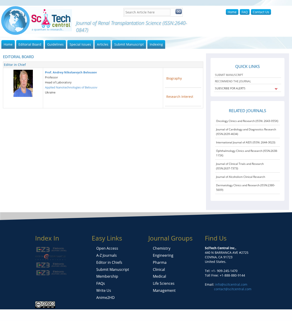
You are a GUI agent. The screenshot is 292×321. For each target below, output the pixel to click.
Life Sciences (164, 283)
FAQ (245, 12)
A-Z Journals (106, 255)
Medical (159, 276)
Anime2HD (105, 297)
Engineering (163, 255)
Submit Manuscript (129, 44)
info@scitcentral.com (230, 284)
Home (232, 12)
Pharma (160, 262)
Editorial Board (29, 44)
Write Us (103, 290)
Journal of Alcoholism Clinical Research (240, 177)
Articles (102, 44)
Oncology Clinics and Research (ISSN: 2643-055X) (247, 121)
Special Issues (80, 44)
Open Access (107, 248)
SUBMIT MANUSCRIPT (229, 75)
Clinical (159, 269)
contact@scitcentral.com (232, 289)
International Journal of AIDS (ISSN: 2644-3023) (245, 142)
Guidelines (55, 44)
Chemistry (161, 248)
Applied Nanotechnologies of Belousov (71, 87)
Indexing (156, 44)
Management (164, 290)
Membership (107, 276)
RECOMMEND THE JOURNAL (233, 81)
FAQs (100, 283)
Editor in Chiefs (109, 262)
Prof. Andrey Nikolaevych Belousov (71, 72)
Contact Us (261, 12)
